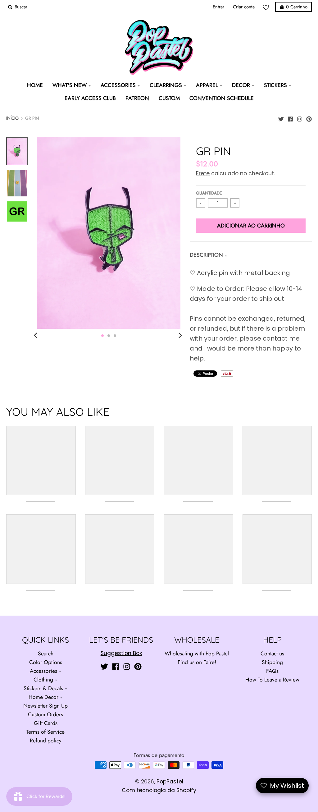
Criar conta (244, 6)
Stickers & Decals (43, 688)
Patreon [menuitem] (137, 98)
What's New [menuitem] (69, 85)
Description (206, 255)
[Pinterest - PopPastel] (309, 117)
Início (12, 118)
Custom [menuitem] (169, 98)
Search (45, 653)
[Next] (180, 335)
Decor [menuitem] (241, 85)
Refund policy (45, 740)
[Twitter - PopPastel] (281, 117)
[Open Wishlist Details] (267, 7)
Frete (203, 173)
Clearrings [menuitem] (166, 85)
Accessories (43, 671)
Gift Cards (45, 723)
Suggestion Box (121, 653)
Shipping (272, 662)
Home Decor (43, 697)
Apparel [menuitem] (207, 85)
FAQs (272, 671)
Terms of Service (45, 732)
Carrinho (296, 6)
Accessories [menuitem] (118, 85)
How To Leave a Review (272, 680)
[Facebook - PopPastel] (290, 117)
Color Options (45, 662)
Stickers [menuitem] (275, 85)
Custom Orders (45, 714)
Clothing (43, 680)
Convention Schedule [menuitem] (221, 98)
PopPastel (170, 781)
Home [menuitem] (35, 85)
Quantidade (209, 193)
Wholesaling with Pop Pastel (197, 653)
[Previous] (36, 335)
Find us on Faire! (197, 662)
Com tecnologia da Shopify (159, 790)
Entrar (218, 6)
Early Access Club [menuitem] (90, 98)
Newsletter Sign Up (45, 706)
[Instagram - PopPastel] (299, 117)
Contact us (272, 653)
